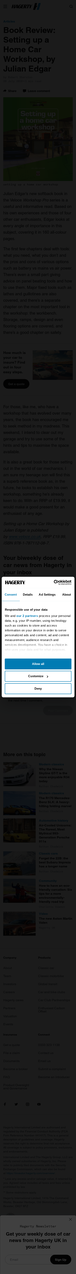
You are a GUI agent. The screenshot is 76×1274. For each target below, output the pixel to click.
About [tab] (66, 594)
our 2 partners (27, 616)
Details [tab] (28, 594)
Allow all (38, 664)
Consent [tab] (11, 594)
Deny (38, 688)
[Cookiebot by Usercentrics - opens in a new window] (54, 582)
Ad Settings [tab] (47, 594)
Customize (35, 676)
